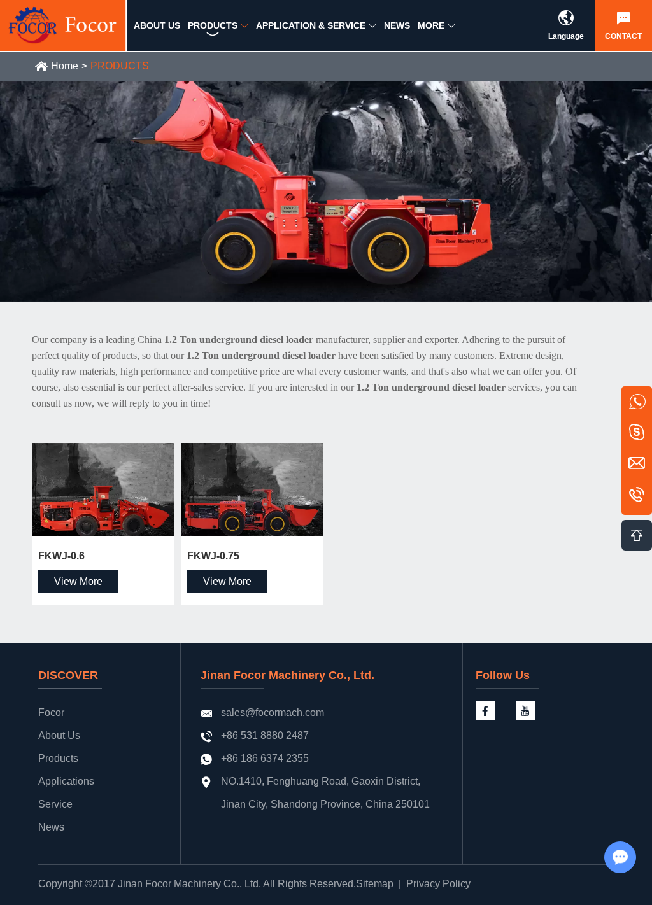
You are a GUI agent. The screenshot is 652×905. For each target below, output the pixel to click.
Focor (51, 712)
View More (78, 581)
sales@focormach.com (272, 712)
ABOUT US (157, 25)
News (51, 827)
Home (64, 65)
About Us (59, 735)
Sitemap (374, 883)
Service (55, 804)
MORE (431, 25)
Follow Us (503, 675)
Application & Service (310, 25)
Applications (66, 781)
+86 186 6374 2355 (265, 758)
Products (58, 758)
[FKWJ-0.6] (103, 489)
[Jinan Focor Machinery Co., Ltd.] (63, 25)
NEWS (397, 25)
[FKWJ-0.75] (252, 489)
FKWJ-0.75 (213, 556)
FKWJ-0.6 (61, 556)
